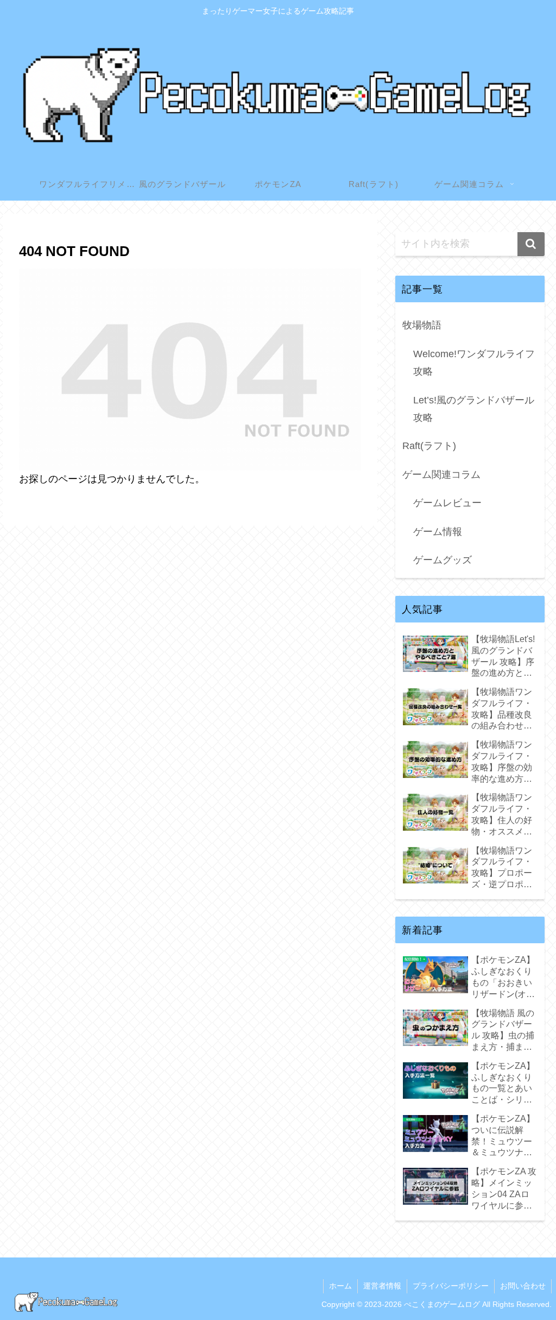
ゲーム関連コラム (441, 474)
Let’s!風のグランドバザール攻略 (473, 409)
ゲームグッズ (442, 560)
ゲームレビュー (447, 502)
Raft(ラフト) (429, 445)
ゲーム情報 (437, 531)
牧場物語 (421, 325)
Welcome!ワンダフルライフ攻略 (474, 362)
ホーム (340, 1285)
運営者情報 (382, 1285)
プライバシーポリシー (451, 1285)
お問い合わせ (523, 1285)
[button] (531, 244)
